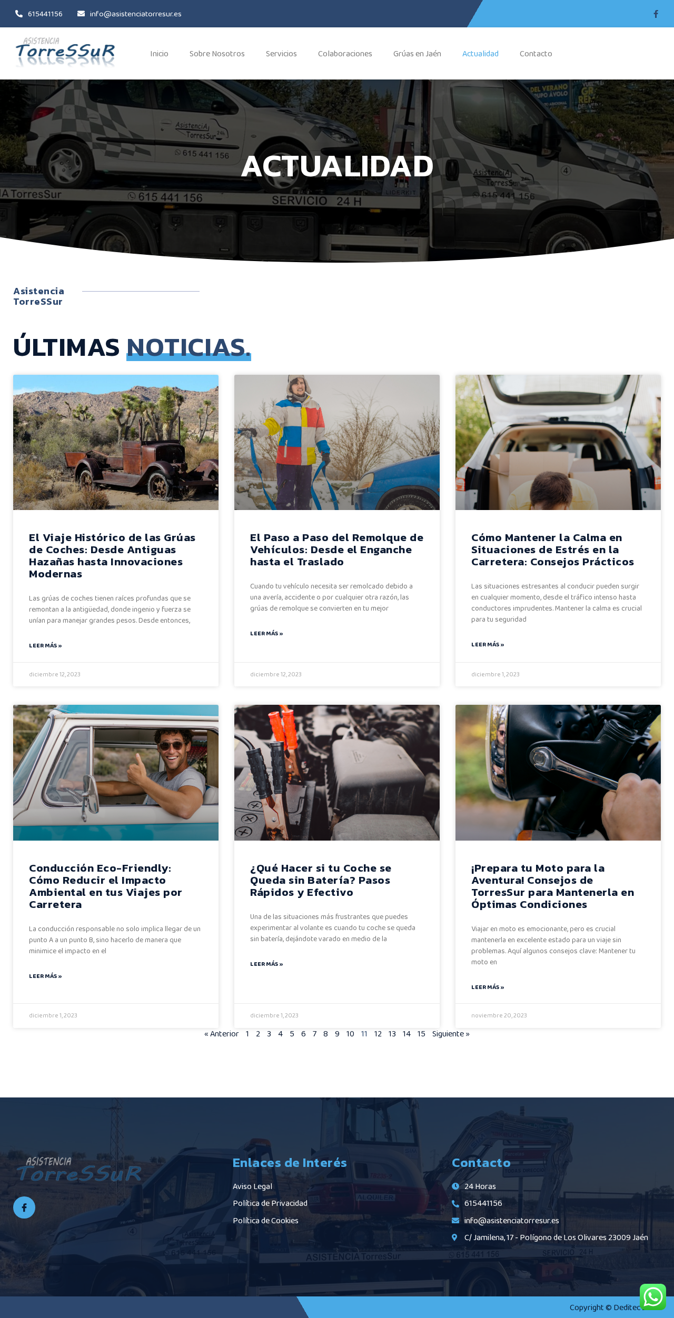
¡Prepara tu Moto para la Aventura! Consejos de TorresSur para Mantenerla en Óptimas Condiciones (552, 886)
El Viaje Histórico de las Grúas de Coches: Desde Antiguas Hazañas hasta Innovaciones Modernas (112, 555)
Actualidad (480, 53)
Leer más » (45, 645)
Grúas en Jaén (417, 53)
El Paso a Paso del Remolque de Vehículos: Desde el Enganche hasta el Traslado (336, 549)
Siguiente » (451, 1033)
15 (421, 1033)
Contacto (536, 53)
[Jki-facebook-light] (24, 1207)
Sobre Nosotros (217, 53)
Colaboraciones (345, 53)
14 (407, 1033)
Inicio (159, 53)
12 (378, 1033)
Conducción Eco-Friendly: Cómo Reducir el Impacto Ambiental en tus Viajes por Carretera (106, 886)
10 (350, 1033)
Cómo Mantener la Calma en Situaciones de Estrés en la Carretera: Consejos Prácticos (553, 549)
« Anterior (221, 1033)
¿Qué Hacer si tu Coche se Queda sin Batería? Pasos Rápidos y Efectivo (321, 880)
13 (392, 1033)
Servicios (281, 53)
